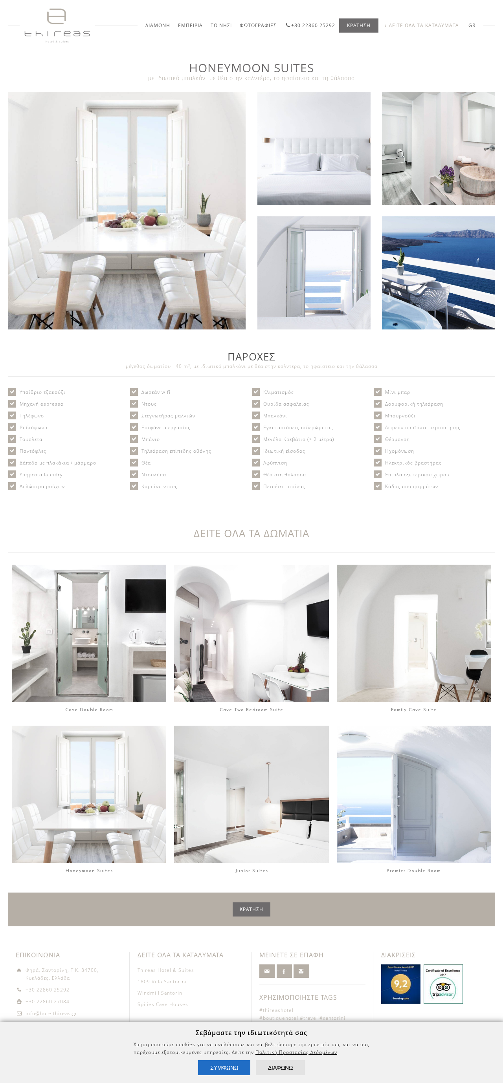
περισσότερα (91, 653)
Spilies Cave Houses (163, 1004)
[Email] (267, 971)
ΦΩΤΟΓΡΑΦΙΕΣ (258, 25)
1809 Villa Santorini (162, 981)
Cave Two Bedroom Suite (251, 625)
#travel (309, 1018)
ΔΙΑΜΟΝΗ (157, 25)
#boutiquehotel (278, 1018)
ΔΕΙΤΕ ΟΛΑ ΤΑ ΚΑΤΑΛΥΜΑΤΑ (424, 25)
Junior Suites (251, 786)
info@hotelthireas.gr (51, 1013)
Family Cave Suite (414, 625)
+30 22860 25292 (313, 25)
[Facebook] (284, 971)
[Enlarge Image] (127, 210)
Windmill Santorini (161, 993)
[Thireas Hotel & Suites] (57, 25)
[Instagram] (301, 971)
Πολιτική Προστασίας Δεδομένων (296, 1052)
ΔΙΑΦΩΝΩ (280, 1068)
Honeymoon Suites (89, 786)
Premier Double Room (414, 786)
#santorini (332, 1018)
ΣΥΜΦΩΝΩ (224, 1068)
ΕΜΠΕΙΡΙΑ (190, 25)
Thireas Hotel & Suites (166, 970)
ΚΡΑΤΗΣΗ (359, 25)
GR (471, 25)
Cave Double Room (89, 625)
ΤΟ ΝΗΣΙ (221, 25)
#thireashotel (276, 1010)
